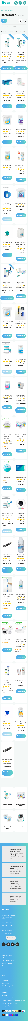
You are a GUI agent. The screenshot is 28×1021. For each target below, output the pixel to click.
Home (2, 10)
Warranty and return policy (10, 1003)
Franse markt (9, 10)
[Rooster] (20, 21)
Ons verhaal (5, 983)
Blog (3, 975)
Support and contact (8, 960)
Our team (5, 980)
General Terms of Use (8, 998)
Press (3, 978)
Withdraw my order (8, 986)
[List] (25, 21)
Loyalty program (7, 955)
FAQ (3, 958)
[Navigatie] (24, 3)
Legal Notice (5, 995)
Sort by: (4, 26)
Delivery (4, 966)
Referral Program (7, 963)
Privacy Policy (6, 1006)
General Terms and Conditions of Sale (13, 1000)
